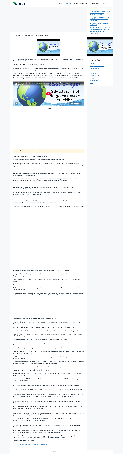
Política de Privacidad (63, 452)
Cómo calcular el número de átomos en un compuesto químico (32, 446)
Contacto (105, 4)
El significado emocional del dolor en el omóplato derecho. (31, 444)
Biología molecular (80, 4)
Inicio (61, 4)
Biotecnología (94, 76)
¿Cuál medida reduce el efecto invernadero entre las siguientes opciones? (100, 13)
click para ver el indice (44, 151)
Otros (91, 83)
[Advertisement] (48, 20)
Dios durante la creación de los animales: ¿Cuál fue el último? (100, 28)
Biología (68, 4)
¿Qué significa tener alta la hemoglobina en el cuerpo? (99, 32)
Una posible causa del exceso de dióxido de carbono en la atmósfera (99, 19)
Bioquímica (93, 73)
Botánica (93, 78)
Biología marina (95, 68)
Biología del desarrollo (97, 66)
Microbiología (95, 4)
